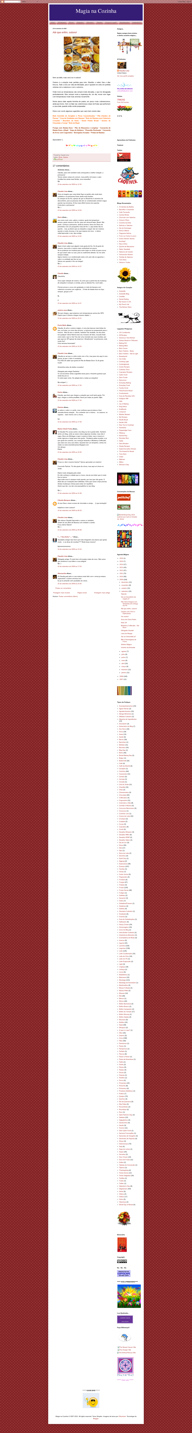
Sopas (121, 1152)
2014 (122, 564)
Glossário (90, 22)
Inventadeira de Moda (127, 938)
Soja (120, 1146)
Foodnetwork (123, 393)
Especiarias (123, 864)
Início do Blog (124, 930)
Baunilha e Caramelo (126, 209)
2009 (122, 579)
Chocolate (122, 795)
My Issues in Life (125, 302)
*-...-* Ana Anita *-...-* (65, 537)
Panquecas (123, 1049)
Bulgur (121, 758)
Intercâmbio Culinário (126, 932)
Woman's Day (124, 464)
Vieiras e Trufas (124, 262)
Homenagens (124, 927)
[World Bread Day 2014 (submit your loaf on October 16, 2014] (128, 519)
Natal (121, 1025)
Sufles (121, 1162)
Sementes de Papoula (127, 1138)
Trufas (121, 1181)
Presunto (122, 1086)
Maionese (122, 977)
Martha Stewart (124, 414)
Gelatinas (122, 906)
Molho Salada (124, 1017)
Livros (121, 972)
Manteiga (122, 980)
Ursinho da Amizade (128, 647)
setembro (125, 591)
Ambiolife (122, 291)
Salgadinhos (123, 1120)
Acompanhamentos (126, 706)
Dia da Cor (123, 842)
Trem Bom (122, 260)
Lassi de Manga (126, 633)
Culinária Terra (124, 369)
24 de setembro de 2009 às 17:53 (70, 566)
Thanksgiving (123, 1170)
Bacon (121, 739)
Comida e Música (125, 805)
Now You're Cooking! (126, 425)
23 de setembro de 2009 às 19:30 (70, 452)
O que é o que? (124, 1030)
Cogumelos (123, 800)
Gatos (121, 901)
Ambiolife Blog (124, 294)
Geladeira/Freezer (125, 903)
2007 (122, 679)
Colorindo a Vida (125, 803)
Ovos (121, 1038)
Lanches (122, 946)
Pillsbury (122, 433)
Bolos (121, 753)
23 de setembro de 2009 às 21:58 (70, 493)
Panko (121, 1046)
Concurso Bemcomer (126, 808)
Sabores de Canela (126, 252)
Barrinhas (122, 742)
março (123, 666)
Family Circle (123, 388)
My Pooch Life (124, 304)
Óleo (120, 1033)
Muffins (121, 1022)
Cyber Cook (123, 375)
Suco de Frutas (124, 1160)
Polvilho (122, 1078)
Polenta (121, 1075)
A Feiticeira (62, 22)
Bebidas (122, 745)
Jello (120, 401)
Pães (121, 1041)
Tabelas (99, 22)
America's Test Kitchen (127, 338)
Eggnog (122, 861)
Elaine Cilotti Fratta (65, 429)
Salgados (80, 22)
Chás (121, 790)
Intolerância (137, 22)
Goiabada (122, 914)
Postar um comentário (63, 588)
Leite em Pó (123, 959)
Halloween (122, 922)
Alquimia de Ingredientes (128, 719)
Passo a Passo (124, 1056)
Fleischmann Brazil (125, 391)
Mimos (121, 1001)
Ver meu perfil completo (125, 76)
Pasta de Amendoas (126, 1059)
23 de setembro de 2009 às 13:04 (70, 210)
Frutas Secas (123, 890)
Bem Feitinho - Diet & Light (128, 354)
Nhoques (122, 1027)
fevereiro (124, 669)
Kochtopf (122, 241)
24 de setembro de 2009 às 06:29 (70, 510)
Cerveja (122, 779)
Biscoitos (122, 747)
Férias (121, 872)
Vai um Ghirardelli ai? (128, 636)
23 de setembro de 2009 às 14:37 (70, 266)
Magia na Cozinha (96, 10)
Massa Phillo (123, 990)
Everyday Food (124, 385)
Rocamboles (123, 1107)
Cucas (121, 824)
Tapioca (122, 1167)
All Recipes (123, 335)
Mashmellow (123, 985)
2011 (121, 573)
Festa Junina (123, 874)
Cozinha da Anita (125, 223)
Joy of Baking (124, 404)
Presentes (122, 1083)
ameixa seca (62, 310)
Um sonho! (125, 616)
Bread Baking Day (125, 755)
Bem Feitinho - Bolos (126, 351)
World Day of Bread (126, 1204)
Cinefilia (122, 296)
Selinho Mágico (126, 644)
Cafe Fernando (124, 212)
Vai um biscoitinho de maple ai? (128, 598)
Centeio (122, 776)
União (121, 457)
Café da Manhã (124, 766)
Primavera (122, 1088)
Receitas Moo (124, 438)
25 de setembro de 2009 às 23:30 (70, 583)
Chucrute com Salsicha (127, 217)
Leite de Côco (124, 956)
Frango (121, 882)
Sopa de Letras (124, 1149)
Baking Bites (123, 346)
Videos (121, 1194)
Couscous (122, 811)
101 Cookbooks (124, 332)
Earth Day (122, 858)
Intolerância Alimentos (127, 935)
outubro (124, 588)
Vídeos (121, 1196)
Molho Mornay (124, 1014)
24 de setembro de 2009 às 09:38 (70, 530)
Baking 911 (123, 343)
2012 (122, 570)
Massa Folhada (124, 988)
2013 (122, 567)
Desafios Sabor (124, 840)
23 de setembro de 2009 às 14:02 (70, 236)
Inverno (121, 940)
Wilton (121, 462)
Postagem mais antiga (102, 593)
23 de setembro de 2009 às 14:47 (70, 303)
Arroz (121, 731)
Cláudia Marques (64, 500)
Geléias (121, 908)
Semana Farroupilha (126, 1133)
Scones (121, 1128)
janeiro (124, 672)
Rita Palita (122, 1104)
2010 (122, 576)
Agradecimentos (125, 711)
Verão (121, 1191)
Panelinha (122, 427)
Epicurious (122, 380)
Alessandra (62, 573)
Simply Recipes (124, 446)
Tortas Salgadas (124, 1175)
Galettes (122, 895)
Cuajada (122, 821)
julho (123, 654)
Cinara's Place (124, 220)
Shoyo (121, 1141)
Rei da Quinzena (125, 1101)
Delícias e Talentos (125, 225)
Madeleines (123, 975)
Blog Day (122, 750)
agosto (124, 651)
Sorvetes (122, 1154)
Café (120, 763)
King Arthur (123, 406)
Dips (120, 850)
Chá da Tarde (124, 784)
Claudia (60, 273)
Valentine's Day (124, 1186)
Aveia (121, 734)
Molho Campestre (125, 1009)
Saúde (121, 1125)
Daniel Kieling (124, 299)
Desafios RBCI (124, 835)
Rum (120, 1112)
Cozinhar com (124, 813)
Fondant (122, 879)
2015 (122, 561)
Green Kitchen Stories (127, 238)
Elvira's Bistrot (124, 231)
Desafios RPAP (124, 837)
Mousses (122, 1020)
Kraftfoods (122, 409)
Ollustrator (122, 1416)
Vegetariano (123, 1189)
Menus (121, 998)
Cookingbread (124, 364)
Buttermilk (122, 761)
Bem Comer (123, 348)
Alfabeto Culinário (125, 716)
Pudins (121, 1093)
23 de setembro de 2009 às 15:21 (70, 318)
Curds (121, 829)
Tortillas (121, 1178)
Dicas (60, 157)
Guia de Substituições (126, 919)
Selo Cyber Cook (125, 1130)
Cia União (122, 359)
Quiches (122, 1099)
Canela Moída (124, 215)
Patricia (60, 407)
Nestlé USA (123, 422)
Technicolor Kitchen (126, 254)
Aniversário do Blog (126, 726)
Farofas (122, 869)
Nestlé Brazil (123, 420)
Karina (60, 392)
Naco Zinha (123, 244)
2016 (122, 558)
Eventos (122, 866)
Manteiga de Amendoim (127, 983)
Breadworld (123, 356)
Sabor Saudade (124, 249)
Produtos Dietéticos (126, 1091)
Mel (120, 996)
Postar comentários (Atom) (68, 596)
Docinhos (122, 856)
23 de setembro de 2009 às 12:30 (70, 184)
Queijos (121, 1096)
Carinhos (122, 771)
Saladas (122, 1117)
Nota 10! (124, 622)
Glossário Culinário (125, 911)
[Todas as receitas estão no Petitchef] (123, 500)
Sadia (121, 441)
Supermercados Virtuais (127, 449)
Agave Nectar (124, 709)
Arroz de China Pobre (128, 619)
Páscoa (121, 1054)
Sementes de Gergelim (127, 1136)
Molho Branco (124, 1006)
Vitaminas (122, 1202)
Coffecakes (123, 798)
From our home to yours (127, 236)
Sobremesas (123, 1144)
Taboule (124, 594)
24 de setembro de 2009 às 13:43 (70, 549)
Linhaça (122, 969)
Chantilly (122, 787)
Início (53, 22)
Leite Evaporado (125, 961)
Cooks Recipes (124, 367)
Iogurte (121, 943)
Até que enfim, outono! (65, 32)
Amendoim (123, 724)
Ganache (122, 898)
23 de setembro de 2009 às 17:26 (70, 385)
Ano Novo (122, 729)
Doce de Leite (124, 853)
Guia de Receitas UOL (127, 396)
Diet (120, 848)
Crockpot (122, 819)
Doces (71, 22)
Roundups (122, 1109)
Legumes (122, 948)
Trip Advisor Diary (125, 307)
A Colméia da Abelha (126, 207)
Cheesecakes (124, 792)
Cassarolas (123, 774)
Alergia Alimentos (125, 714)
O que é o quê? (111, 22)
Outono (65, 157)
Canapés (122, 768)
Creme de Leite (124, 816)
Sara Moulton (124, 443)
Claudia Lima (63, 191)
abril (123, 663)
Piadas (121, 1070)
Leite (121, 951)
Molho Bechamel (125, 1004)
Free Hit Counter (123, 102)
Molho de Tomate (125, 1012)
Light (121, 964)
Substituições (124, 22)
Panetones (123, 1043)
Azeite (121, 737)
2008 (122, 676)
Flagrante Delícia (125, 233)
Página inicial (82, 593)
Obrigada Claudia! (127, 630)
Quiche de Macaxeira (126, 246)
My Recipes (123, 417)
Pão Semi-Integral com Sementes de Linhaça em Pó (129, 603)
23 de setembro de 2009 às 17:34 (70, 400)
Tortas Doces (123, 1173)
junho (123, 657)
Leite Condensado (125, 953)
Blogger (95, 1418)
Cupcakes (122, 827)
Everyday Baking (125, 383)
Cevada (122, 782)
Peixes (121, 1067)
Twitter (121, 1183)
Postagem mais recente (61, 593)
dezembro (125, 582)
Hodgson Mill (123, 398)
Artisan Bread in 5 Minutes (128, 340)
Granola (122, 916)
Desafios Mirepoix (125, 832)
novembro (125, 585)
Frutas (121, 887)
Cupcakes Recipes (125, 372)
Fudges (121, 893)
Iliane (60, 217)
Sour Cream (123, 1157)
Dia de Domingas (125, 228)
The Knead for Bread (126, 451)
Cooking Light (124, 361)
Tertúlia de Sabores (126, 257)
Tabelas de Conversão (127, 1165)
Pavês (121, 1064)
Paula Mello (62, 325)
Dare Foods (123, 377)
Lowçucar (122, 412)
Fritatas (121, 885)
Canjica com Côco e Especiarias (128, 612)
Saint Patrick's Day (125, 1115)
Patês (121, 1062)
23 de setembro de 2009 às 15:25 (70, 346)
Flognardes (123, 877)
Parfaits (121, 1051)
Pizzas (121, 1072)
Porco (121, 1080)
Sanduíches (123, 1123)
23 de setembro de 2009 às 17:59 (70, 422)
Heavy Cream (124, 924)
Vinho (121, 1199)
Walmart (122, 459)
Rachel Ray (123, 435)
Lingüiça (122, 967)
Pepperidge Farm (125, 430)
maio (123, 660)
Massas (122, 993)
